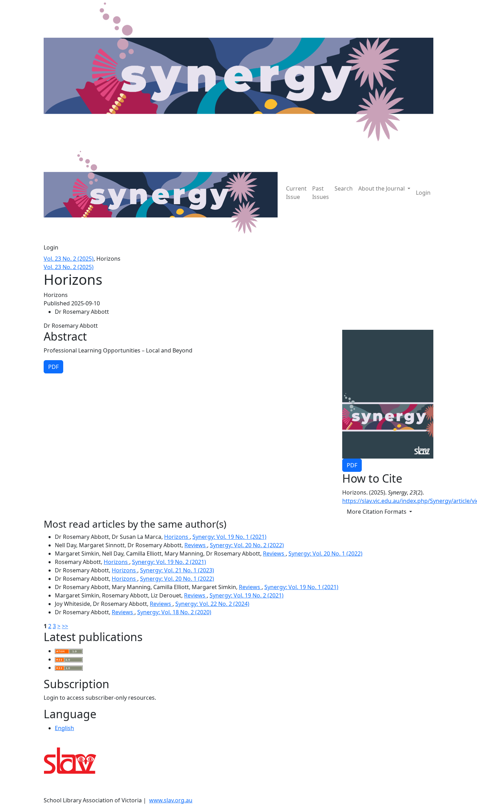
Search (344, 188)
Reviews (195, 545)
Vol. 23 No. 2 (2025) (69, 258)
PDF (352, 465)
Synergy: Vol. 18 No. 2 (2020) (174, 612)
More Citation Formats (377, 511)
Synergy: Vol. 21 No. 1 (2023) (177, 570)
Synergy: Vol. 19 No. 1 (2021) (229, 537)
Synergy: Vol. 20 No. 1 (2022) (325, 553)
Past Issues (320, 193)
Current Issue (296, 193)
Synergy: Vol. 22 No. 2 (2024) (212, 604)
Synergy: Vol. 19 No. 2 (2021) (169, 562)
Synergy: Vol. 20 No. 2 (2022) (247, 545)
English (64, 728)
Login (423, 192)
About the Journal (382, 188)
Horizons (177, 537)
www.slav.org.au (170, 800)
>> (65, 626)
